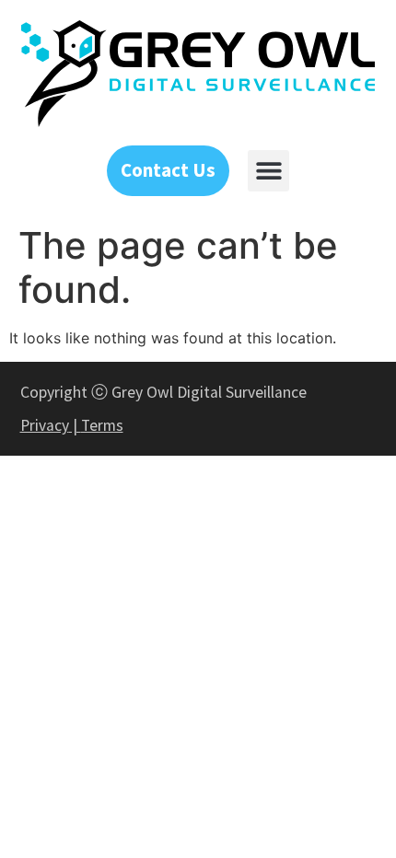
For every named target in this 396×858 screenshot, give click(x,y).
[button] (268, 170)
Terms (102, 425)
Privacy (44, 425)
